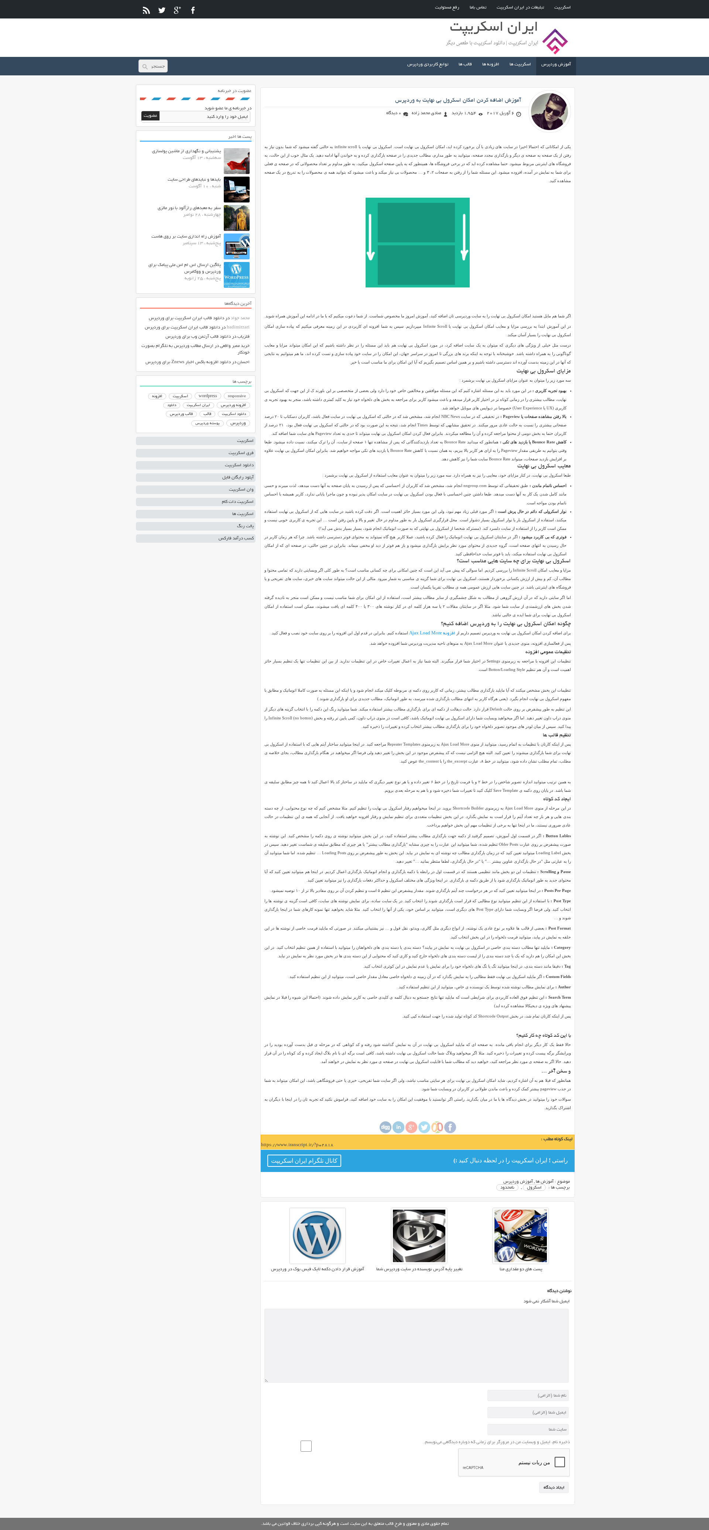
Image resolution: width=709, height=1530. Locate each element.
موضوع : (562, 1181)
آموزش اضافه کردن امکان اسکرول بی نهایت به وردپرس (458, 100)
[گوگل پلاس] (177, 10)
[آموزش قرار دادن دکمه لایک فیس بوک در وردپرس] (317, 1262)
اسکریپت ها (520, 64)
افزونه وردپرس (233, 405)
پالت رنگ (245, 526)
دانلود (171, 405)
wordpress (208, 396)
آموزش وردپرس (556, 64)
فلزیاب (243, 336)
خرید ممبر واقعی (235, 346)
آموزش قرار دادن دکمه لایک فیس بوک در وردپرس (317, 1269)
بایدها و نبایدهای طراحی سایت (194, 179)
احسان (243, 362)
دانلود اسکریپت (234, 414)
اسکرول (534, 1187)
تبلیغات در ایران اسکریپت (520, 7)
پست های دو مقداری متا (521, 1269)
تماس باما (478, 7)
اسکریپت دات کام (238, 502)
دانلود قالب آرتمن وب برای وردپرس (198, 336)
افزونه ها (490, 64)
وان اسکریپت (241, 489)
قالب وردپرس (181, 414)
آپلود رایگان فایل (238, 477)
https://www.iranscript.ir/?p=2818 (297, 1145)
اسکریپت (562, 7)
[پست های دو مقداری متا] (520, 1262)
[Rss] (146, 10)
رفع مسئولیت (447, 7)
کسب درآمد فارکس (236, 538)
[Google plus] (411, 1132)
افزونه (157, 396)
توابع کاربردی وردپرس (427, 64)
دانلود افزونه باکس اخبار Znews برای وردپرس (188, 362)
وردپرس (238, 423)
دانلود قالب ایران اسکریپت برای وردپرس (186, 318)
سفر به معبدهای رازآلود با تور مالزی (189, 208)
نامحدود (507, 1187)
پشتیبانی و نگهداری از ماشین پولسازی (186, 151)
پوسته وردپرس (207, 424)
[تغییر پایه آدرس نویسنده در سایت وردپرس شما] (419, 1262)
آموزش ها (545, 1181)
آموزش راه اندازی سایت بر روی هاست (186, 236)
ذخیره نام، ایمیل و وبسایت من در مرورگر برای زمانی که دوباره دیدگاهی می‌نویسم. (497, 1442)
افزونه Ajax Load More (432, 633)
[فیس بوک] (192, 10)
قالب (207, 414)
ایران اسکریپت (198, 405)
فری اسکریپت (241, 453)
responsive (237, 396)
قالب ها (465, 64)
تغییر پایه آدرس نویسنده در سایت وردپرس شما (419, 1269)
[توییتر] (161, 10)
